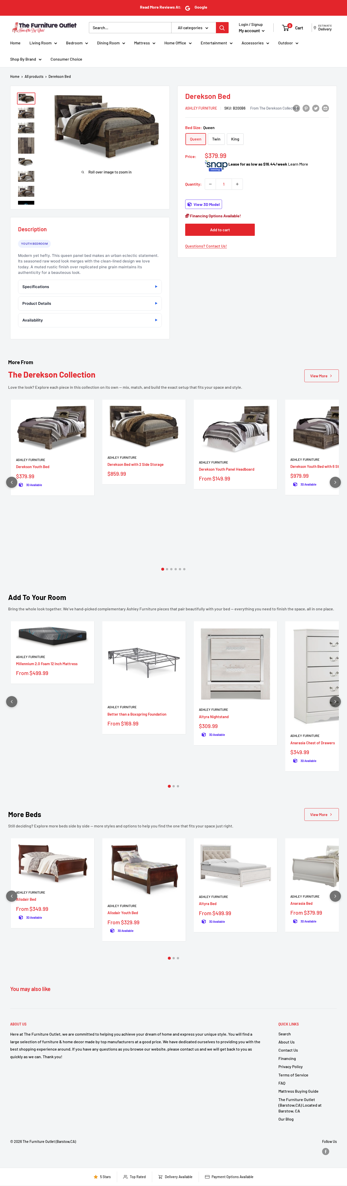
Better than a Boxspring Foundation (136, 714)
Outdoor (285, 42)
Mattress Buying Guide (298, 1091)
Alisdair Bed (26, 899)
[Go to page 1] (162, 569)
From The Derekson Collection (274, 108)
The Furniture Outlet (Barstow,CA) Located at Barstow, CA (300, 1105)
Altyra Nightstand (214, 716)
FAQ (281, 1083)
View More (318, 376)
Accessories (253, 42)
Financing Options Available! (215, 215)
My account (250, 30)
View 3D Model (206, 204)
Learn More (298, 164)
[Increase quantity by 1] (237, 184)
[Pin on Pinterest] (306, 108)
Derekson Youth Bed (32, 466)
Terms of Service (293, 1074)
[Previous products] (11, 482)
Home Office (175, 42)
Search (284, 1033)
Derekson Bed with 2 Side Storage (135, 464)
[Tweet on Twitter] (315, 108)
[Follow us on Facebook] (325, 1151)
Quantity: (193, 184)
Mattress (142, 42)
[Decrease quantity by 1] (210, 184)
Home (15, 42)
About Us (286, 1041)
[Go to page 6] (184, 569)
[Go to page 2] (167, 569)
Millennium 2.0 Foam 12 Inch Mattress (46, 663)
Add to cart (220, 229)
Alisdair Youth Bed (122, 912)
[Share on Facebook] (296, 108)
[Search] (222, 27)
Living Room (40, 42)
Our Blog (286, 1119)
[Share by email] (325, 108)
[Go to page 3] (171, 569)
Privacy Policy (290, 1066)
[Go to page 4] (176, 569)
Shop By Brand (23, 59)
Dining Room (108, 42)
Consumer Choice (66, 59)
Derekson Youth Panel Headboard (226, 469)
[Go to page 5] (180, 569)
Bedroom (74, 42)
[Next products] (335, 482)
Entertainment (214, 42)
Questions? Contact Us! (206, 245)
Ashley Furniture (201, 108)
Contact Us (288, 1050)
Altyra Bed (207, 903)
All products (34, 76)
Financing (287, 1058)
